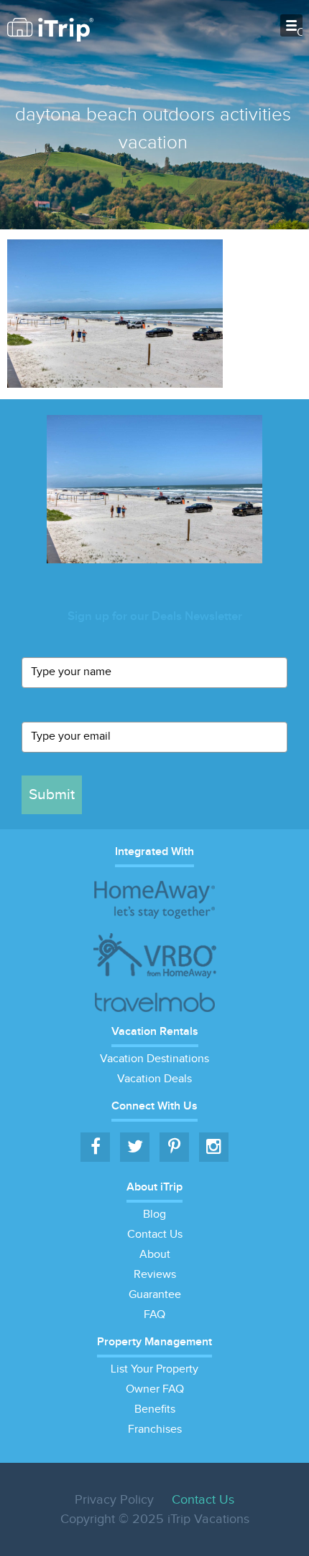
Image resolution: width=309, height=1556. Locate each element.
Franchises (155, 1429)
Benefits (154, 1409)
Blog (154, 1214)
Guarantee (155, 1295)
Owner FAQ (155, 1389)
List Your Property (154, 1369)
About (154, 1254)
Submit (52, 794)
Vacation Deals (154, 1079)
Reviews (155, 1274)
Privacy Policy (114, 1499)
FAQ (154, 1315)
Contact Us (155, 1234)
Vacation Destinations (154, 1059)
